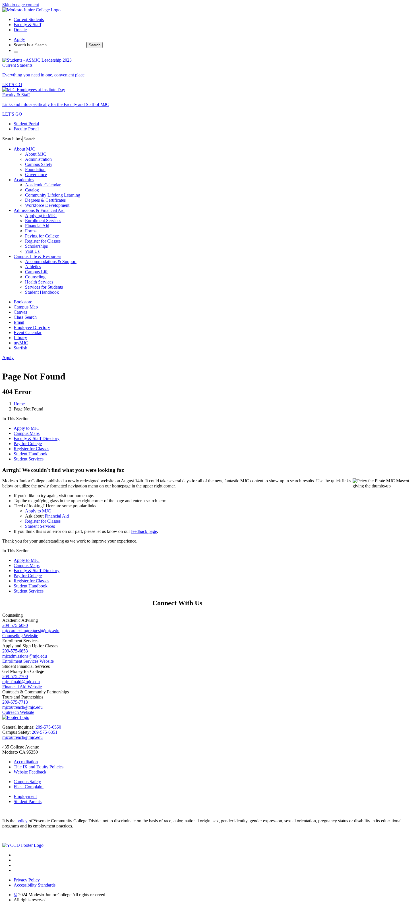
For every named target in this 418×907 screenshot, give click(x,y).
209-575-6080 (15, 625)
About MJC (24, 149)
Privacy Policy (27, 879)
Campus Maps (27, 433)
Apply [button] (19, 39)
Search (94, 45)
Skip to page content (20, 4)
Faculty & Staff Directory (36, 438)
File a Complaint (29, 786)
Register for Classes (43, 241)
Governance (36, 174)
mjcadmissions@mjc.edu (24, 656)
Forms (30, 230)
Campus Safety (38, 164)
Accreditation (26, 761)
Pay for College (28, 443)
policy (22, 820)
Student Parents (28, 801)
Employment (25, 796)
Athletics (33, 266)
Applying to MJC (41, 215)
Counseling (35, 276)
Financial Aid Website (22, 686)
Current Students (29, 19)
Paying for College (42, 235)
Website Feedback (30, 772)
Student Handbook (42, 292)
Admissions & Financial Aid (39, 210)
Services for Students (44, 287)
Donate (20, 29)
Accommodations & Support (50, 261)
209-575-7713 (15, 702)
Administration (38, 159)
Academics (24, 179)
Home (19, 403)
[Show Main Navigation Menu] (16, 52)
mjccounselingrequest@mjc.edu (30, 630)
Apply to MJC (27, 428)
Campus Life (36, 271)
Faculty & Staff (27, 24)
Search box (24, 44)
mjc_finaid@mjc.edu (21, 681)
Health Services (39, 282)
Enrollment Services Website (28, 661)
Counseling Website (20, 635)
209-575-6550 (48, 727)
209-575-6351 (44, 732)
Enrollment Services (43, 220)
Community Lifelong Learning (52, 195)
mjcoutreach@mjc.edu (22, 707)
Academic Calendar (43, 184)
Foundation (35, 169)
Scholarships (36, 246)
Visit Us (32, 251)
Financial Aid (37, 225)
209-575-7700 (15, 676)
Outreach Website (18, 712)
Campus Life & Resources (37, 256)
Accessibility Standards (34, 885)
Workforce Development (47, 205)
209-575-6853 (15, 651)
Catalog (32, 189)
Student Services (29, 458)
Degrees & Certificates (45, 200)
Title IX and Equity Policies (38, 766)
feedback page (144, 531)
